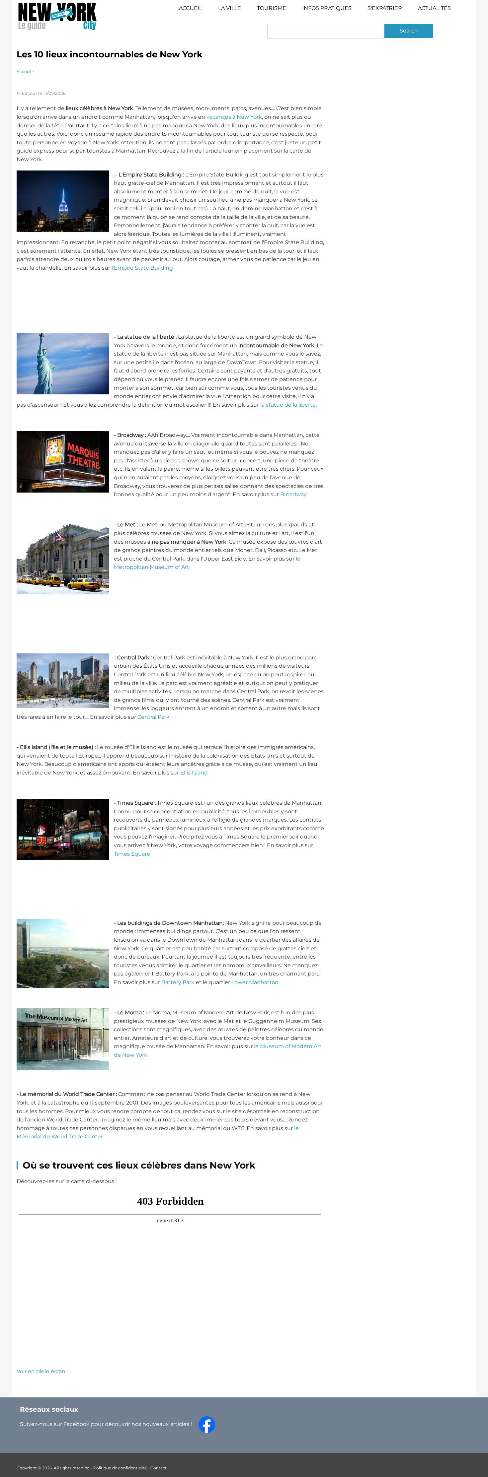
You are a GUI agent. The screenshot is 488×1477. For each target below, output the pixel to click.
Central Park (153, 717)
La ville (229, 8)
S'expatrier (384, 8)
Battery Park (178, 982)
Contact (158, 1467)
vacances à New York (234, 117)
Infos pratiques (327, 8)
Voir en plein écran (41, 1371)
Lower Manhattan (255, 982)
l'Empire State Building (142, 268)
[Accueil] (57, 16)
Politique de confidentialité (120, 1467)
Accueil (190, 8)
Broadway (293, 494)
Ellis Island (194, 773)
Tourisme (275, 10)
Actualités (434, 8)
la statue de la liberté (288, 405)
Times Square (132, 854)
